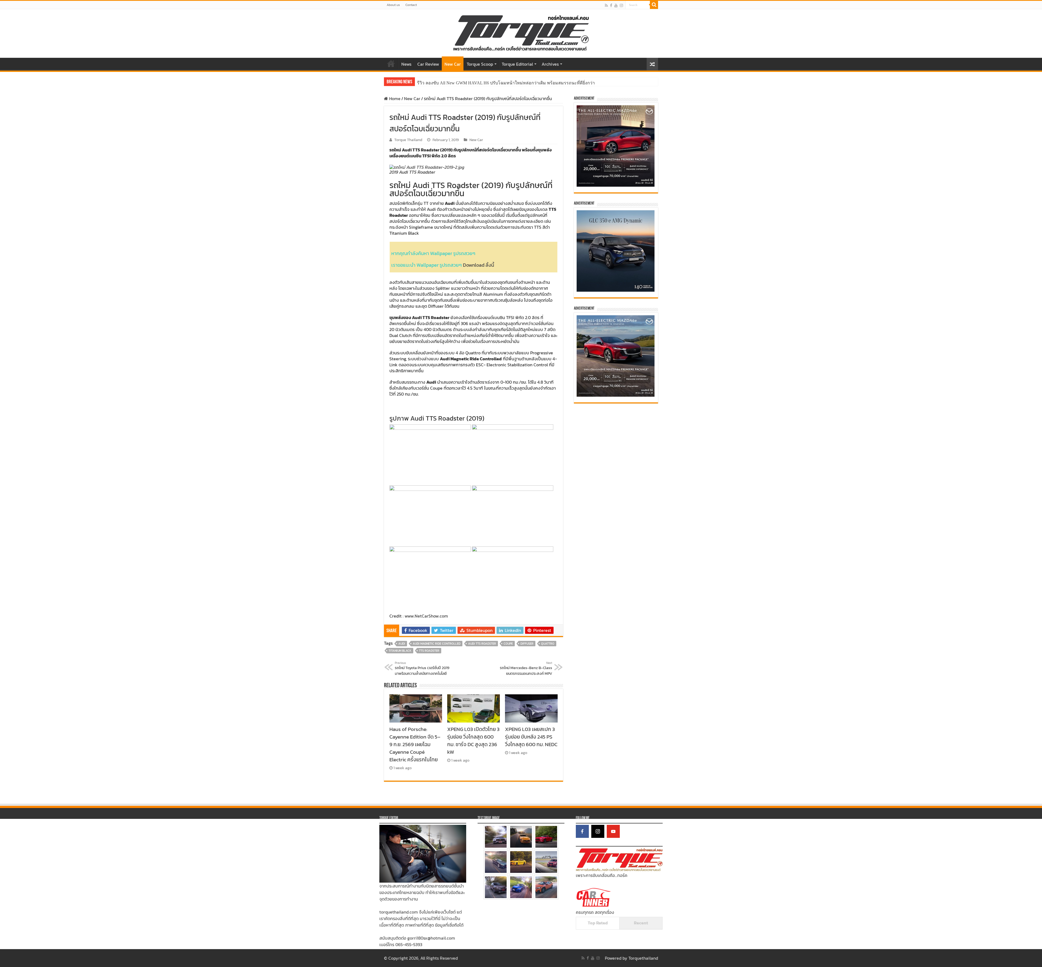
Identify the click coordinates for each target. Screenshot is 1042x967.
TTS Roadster (429, 650)
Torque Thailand (408, 139)
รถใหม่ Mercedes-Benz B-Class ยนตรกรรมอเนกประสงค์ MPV (526, 668)
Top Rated (598, 923)
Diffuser (526, 643)
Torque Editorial (517, 64)
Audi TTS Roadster (482, 643)
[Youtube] (616, 5)
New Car (452, 64)
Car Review (428, 64)
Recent (641, 923)
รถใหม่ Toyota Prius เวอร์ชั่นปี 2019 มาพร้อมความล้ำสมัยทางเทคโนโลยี (422, 668)
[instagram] (621, 5)
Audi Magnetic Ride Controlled (436, 643)
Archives (550, 64)
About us (393, 4)
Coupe (508, 643)
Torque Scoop (480, 64)
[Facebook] (611, 5)
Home (391, 63)
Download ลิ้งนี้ (478, 265)
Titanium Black (400, 650)
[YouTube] (613, 831)
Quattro (547, 643)
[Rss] (606, 5)
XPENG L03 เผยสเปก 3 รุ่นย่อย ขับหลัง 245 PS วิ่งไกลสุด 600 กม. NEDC (531, 736)
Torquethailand (643, 958)
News (406, 64)
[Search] (654, 5)
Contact (411, 4)
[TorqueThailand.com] (521, 32)
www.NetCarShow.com (426, 616)
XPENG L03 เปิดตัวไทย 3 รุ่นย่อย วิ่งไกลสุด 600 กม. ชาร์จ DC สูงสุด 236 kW (473, 740)
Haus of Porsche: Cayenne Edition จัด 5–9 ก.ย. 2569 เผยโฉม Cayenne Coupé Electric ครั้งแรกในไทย (414, 744)
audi (401, 643)
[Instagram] (597, 831)
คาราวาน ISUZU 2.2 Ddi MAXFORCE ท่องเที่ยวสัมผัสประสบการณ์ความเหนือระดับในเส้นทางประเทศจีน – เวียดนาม (526, 83)
